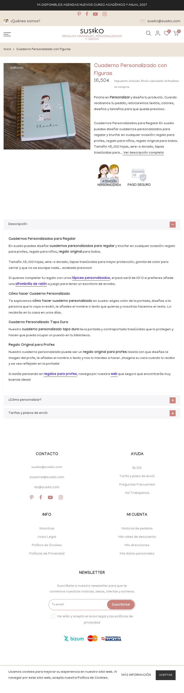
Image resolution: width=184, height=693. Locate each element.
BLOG (137, 468)
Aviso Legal (47, 537)
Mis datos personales (137, 554)
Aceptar (165, 675)
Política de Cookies (47, 545)
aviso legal (97, 616)
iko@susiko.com (46, 487)
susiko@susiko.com (46, 467)
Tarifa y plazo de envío (137, 476)
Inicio (7, 49)
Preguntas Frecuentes (137, 485)
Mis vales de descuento (137, 537)
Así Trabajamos (137, 493)
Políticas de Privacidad (46, 554)
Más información (136, 675)
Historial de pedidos (137, 529)
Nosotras (47, 529)
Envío (145, 81)
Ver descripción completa (143, 153)
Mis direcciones (137, 545)
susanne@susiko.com (46, 477)
